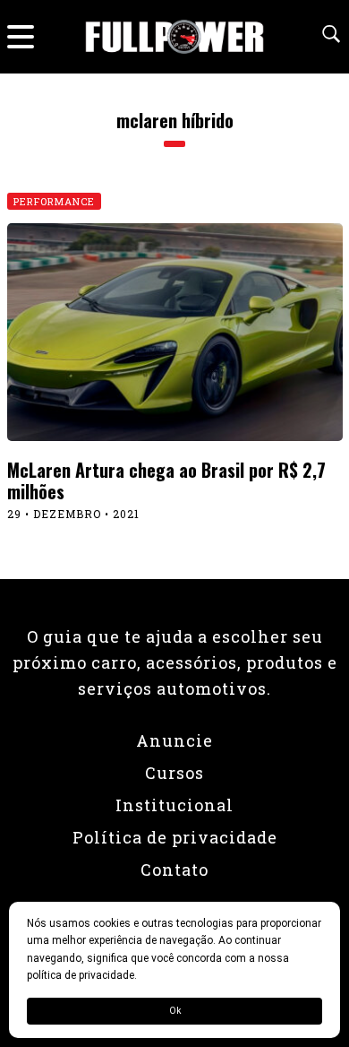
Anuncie (174, 740)
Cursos (174, 772)
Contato (174, 869)
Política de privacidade (174, 837)
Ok (175, 1011)
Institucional (174, 805)
